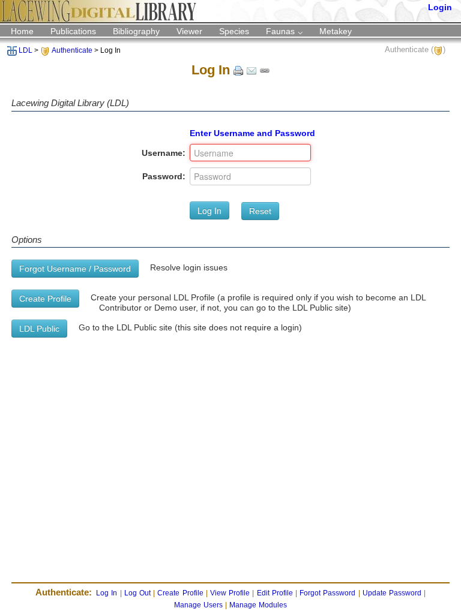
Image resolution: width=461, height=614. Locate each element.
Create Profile (45, 298)
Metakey (335, 31)
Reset (260, 211)
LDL (25, 50)
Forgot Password (327, 593)
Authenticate (72, 50)
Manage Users (198, 605)
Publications (73, 31)
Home (22, 31)
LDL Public (39, 328)
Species (234, 31)
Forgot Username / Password (75, 268)
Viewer (189, 31)
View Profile (230, 593)
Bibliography (136, 31)
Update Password (392, 593)
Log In (209, 210)
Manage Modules (258, 605)
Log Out (137, 593)
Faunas (280, 31)
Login (440, 7)
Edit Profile (275, 593)
